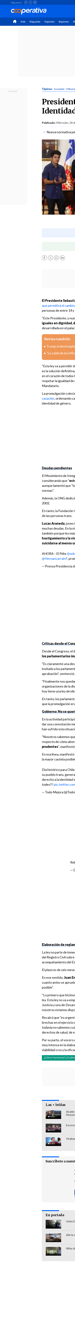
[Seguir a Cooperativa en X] (30, 2)
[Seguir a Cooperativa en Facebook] (26, 2)
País (23, 21)
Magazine (34, 21)
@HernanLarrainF (54, 558)
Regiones (64, 21)
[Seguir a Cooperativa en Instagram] (35, 2)
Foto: (47, 142)
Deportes (49, 21)
